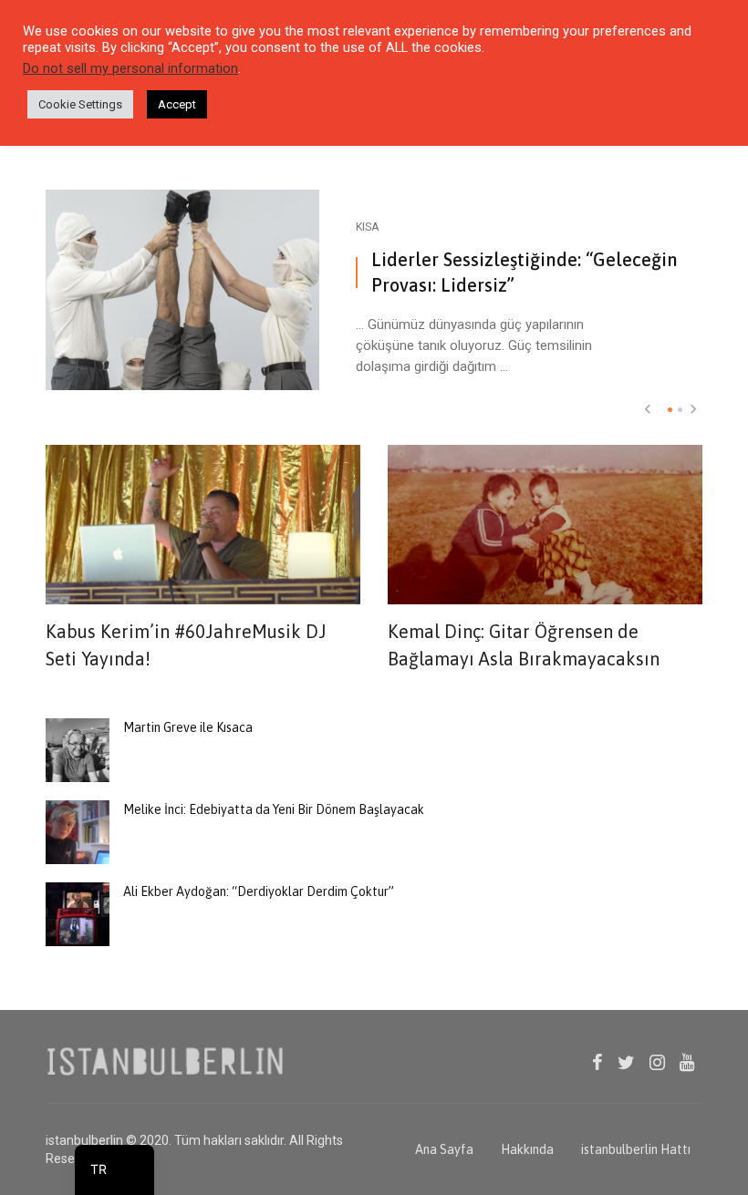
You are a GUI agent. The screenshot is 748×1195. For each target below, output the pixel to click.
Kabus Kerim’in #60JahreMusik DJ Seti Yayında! (186, 645)
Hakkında (527, 1149)
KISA (367, 227)
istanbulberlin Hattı (636, 1149)
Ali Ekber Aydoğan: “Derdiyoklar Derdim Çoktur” (258, 891)
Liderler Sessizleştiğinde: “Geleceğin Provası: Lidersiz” (524, 272)
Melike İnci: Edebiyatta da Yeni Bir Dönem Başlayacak (273, 809)
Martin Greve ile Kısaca (188, 727)
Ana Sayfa (444, 1149)
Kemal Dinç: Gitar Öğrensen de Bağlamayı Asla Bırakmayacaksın (524, 645)
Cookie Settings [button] (80, 104)
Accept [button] (177, 104)
